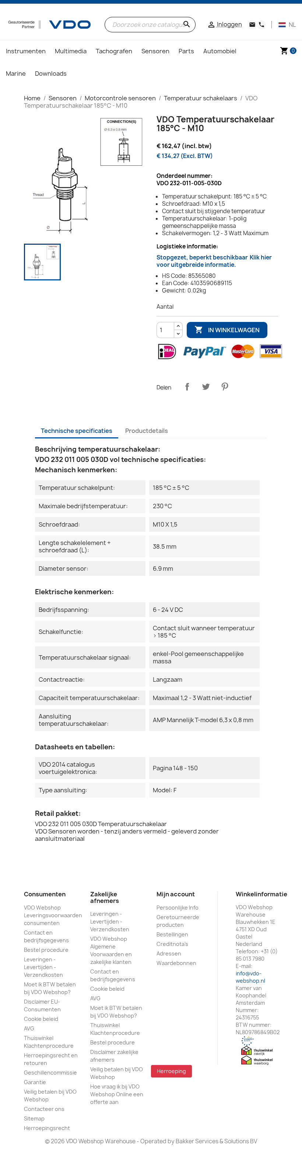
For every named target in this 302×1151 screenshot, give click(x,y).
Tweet (206, 386)
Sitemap (34, 1118)
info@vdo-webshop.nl (250, 977)
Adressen (169, 953)
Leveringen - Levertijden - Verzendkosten (43, 967)
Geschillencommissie (50, 1072)
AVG (29, 1028)
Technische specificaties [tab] (76, 431)
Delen (187, 386)
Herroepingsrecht (47, 1128)
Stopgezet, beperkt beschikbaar (214, 261)
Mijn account (176, 894)
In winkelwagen (227, 329)
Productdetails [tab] (146, 431)
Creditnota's (172, 943)
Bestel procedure (46, 949)
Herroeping (171, 1071)
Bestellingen (172, 934)
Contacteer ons (44, 1108)
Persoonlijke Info (178, 907)
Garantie (35, 1082)
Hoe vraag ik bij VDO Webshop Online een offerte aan (116, 1094)
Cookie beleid (41, 1018)
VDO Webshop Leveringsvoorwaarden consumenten (53, 915)
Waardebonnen (176, 963)
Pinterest (224, 386)
